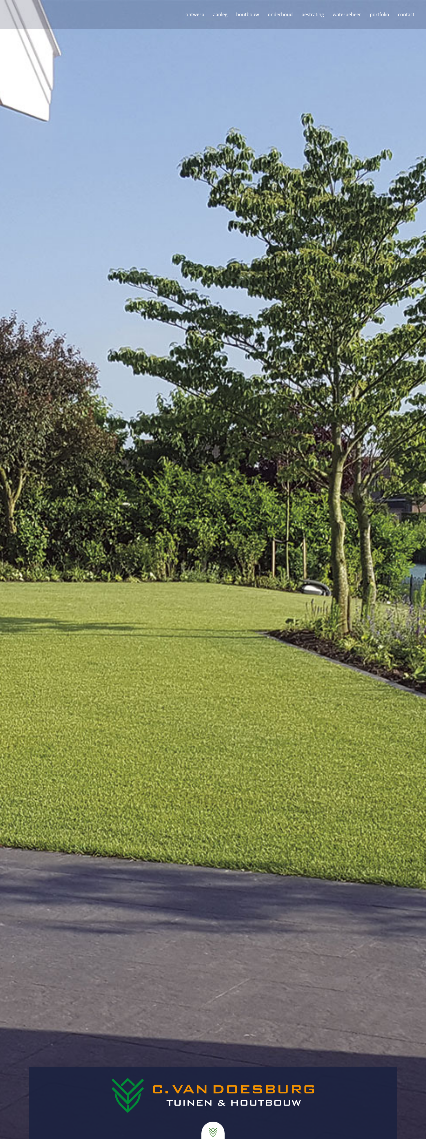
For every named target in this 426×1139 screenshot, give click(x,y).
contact (406, 14)
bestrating (312, 14)
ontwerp (194, 14)
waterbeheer (347, 14)
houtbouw (247, 14)
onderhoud (280, 14)
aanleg (220, 14)
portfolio (379, 14)
